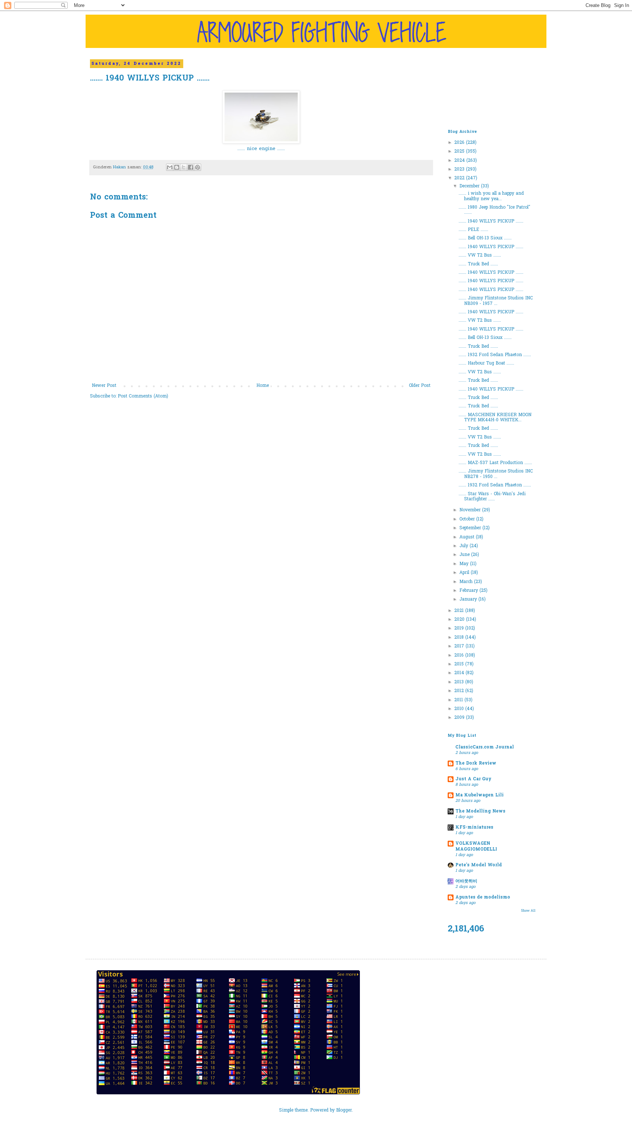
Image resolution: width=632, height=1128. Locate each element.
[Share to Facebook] (190, 167)
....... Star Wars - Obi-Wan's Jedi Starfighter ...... (492, 497)
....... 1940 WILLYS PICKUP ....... (491, 221)
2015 (459, 664)
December (470, 186)
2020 (460, 619)
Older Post (419, 385)
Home (262, 385)
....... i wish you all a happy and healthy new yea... (491, 196)
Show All (528, 910)
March (466, 582)
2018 (459, 637)
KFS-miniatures (474, 827)
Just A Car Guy (473, 779)
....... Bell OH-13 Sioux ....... (485, 238)
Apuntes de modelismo (482, 897)
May (464, 564)
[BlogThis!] (176, 167)
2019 (459, 628)
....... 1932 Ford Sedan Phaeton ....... (495, 355)
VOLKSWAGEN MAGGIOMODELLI (476, 846)
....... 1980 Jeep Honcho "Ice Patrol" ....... (494, 210)
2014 (460, 673)
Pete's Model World (478, 865)
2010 (459, 709)
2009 (460, 717)
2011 (459, 700)
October (467, 519)
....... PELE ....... (473, 230)
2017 (460, 646)
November (470, 510)
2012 (459, 691)
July (464, 546)
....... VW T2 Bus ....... (480, 255)
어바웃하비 (466, 881)
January (468, 599)
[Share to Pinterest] (197, 167)
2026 (460, 142)
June (465, 555)
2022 (460, 178)
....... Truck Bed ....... (478, 264)
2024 (460, 160)
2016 (459, 655)
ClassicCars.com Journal (484, 747)
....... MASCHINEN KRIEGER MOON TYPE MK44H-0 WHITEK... (495, 417)
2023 (460, 169)
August (467, 537)
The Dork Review (475, 763)
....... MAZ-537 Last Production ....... (495, 463)
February (469, 590)
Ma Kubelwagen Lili (479, 795)
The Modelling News (480, 811)
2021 (459, 611)
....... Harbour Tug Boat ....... (486, 363)
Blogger (344, 1110)
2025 (460, 151)
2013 (459, 682)
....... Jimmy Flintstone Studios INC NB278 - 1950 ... (496, 474)
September (470, 528)
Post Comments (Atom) (143, 396)
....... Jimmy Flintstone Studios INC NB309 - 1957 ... (496, 301)
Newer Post (104, 385)
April (465, 572)
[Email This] (169, 167)
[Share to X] (183, 167)
